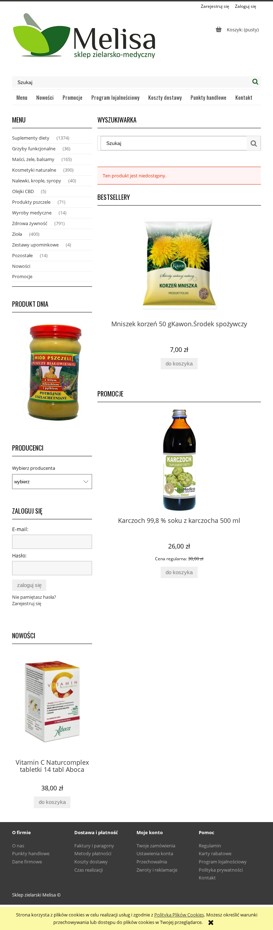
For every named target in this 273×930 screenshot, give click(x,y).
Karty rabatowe (215, 853)
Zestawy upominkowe (35, 244)
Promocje (22, 276)
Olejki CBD (23, 191)
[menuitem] (22, 97)
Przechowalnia (151, 861)
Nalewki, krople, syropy (36, 180)
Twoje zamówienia (155, 845)
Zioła (17, 234)
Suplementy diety (30, 138)
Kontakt (207, 877)
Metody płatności (92, 853)
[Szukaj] (255, 82)
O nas (18, 845)
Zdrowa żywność (29, 223)
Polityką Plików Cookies (179, 914)
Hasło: (19, 555)
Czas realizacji (88, 870)
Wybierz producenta (33, 468)
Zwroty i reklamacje (156, 870)
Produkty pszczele (31, 202)
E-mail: (20, 529)
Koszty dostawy (91, 861)
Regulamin (210, 845)
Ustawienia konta (154, 853)
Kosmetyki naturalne (34, 170)
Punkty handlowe (30, 853)
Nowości (21, 266)
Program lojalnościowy (223, 861)
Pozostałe (22, 255)
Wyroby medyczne (32, 212)
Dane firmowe (27, 861)
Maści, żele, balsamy (33, 159)
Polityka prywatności (221, 870)
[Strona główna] (85, 38)
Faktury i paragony (94, 845)
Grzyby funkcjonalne (33, 148)
